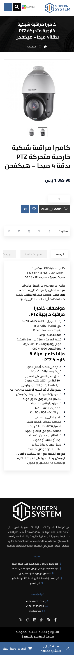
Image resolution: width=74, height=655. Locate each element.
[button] (49, 231)
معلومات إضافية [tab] (34, 254)
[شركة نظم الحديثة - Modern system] (57, 8)
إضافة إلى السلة (52, 209)
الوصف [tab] (60, 254)
